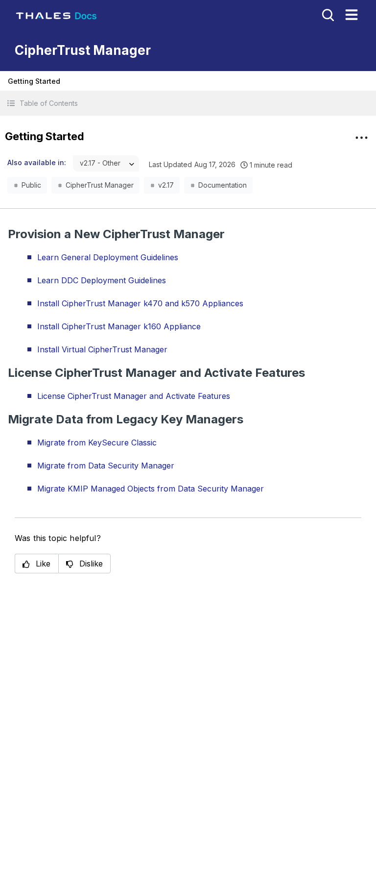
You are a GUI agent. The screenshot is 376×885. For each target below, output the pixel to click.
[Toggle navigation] (351, 14)
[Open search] (327, 14)
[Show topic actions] (361, 138)
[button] (188, 103)
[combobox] (106, 163)
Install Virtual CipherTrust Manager (102, 349)
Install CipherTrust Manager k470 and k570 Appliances (140, 303)
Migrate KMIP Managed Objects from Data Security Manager (150, 488)
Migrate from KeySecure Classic (97, 442)
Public (31, 185)
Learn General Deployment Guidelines (107, 257)
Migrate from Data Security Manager (105, 465)
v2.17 (166, 185)
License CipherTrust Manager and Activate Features (133, 396)
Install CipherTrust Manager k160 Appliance (119, 326)
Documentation (222, 185)
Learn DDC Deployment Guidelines (101, 280)
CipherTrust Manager (100, 185)
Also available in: (36, 162)
